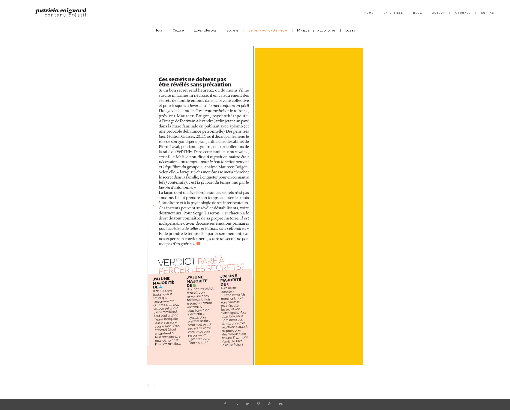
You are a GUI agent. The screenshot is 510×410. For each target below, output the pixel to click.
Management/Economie (316, 30)
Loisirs (350, 30)
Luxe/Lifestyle (205, 30)
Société (232, 30)
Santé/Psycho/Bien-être (267, 30)
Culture (178, 30)
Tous (159, 30)
